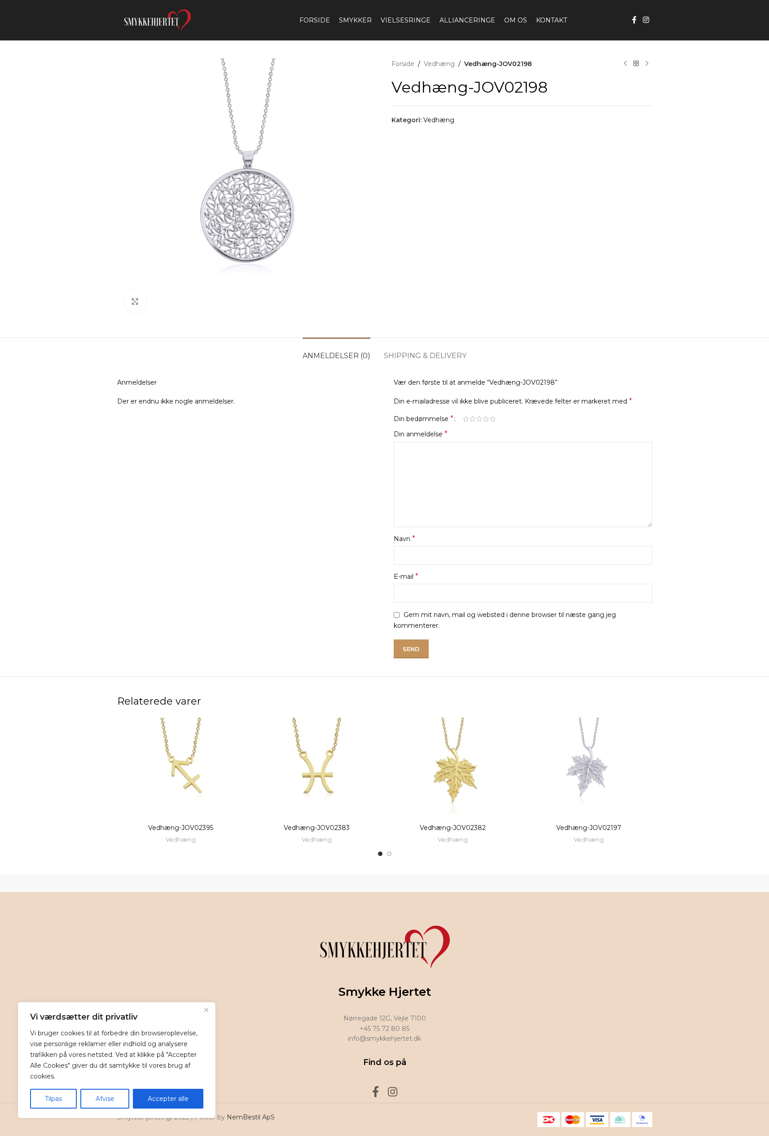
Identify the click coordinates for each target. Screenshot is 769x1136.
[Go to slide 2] (389, 854)
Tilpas (53, 1099)
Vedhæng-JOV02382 (453, 828)
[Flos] (614, 883)
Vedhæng (439, 64)
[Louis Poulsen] (308, 883)
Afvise (105, 1099)
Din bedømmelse (423, 418)
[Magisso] (231, 883)
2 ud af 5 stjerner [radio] (472, 419)
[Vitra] (155, 883)
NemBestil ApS (251, 1117)
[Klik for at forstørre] (135, 301)
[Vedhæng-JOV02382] (452, 768)
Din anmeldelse (421, 434)
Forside (402, 64)
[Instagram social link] (646, 20)
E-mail (406, 576)
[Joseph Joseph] (461, 883)
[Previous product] (625, 63)
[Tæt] (206, 1009)
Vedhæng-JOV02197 (588, 828)
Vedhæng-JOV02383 (317, 828)
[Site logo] (155, 20)
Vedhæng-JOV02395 (180, 828)
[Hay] (537, 883)
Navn (404, 538)
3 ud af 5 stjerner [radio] (479, 419)
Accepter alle (168, 1099)
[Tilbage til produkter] (636, 63)
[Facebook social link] (634, 20)
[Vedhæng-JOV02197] (588, 768)
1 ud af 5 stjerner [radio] (465, 419)
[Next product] (647, 63)
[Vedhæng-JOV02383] (316, 768)
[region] (116, 1060)
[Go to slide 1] (380, 854)
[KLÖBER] (384, 883)
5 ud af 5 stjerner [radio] (492, 419)
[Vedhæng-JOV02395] (180, 768)
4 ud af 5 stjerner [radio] (486, 419)
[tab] (336, 351)
